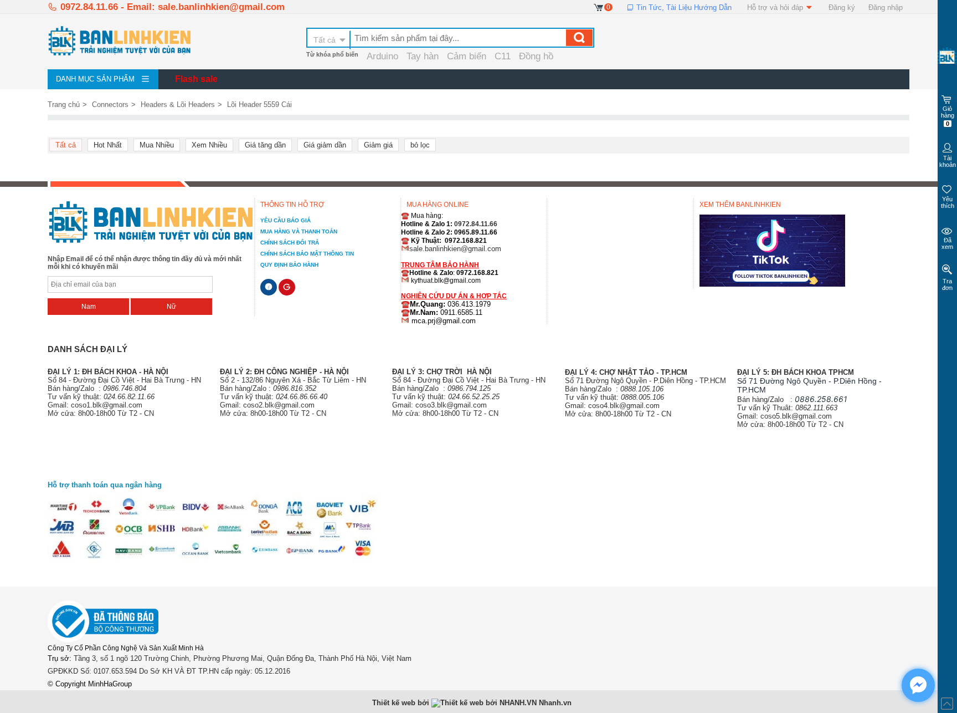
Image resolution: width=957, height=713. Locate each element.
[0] (599, 7)
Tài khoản (947, 161)
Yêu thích (947, 202)
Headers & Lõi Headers (178, 104)
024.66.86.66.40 (301, 397)
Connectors (110, 104)
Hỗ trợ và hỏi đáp (776, 7)
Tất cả (324, 39)
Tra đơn (947, 284)
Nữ (171, 306)
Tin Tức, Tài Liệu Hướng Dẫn (683, 7)
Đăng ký (842, 7)
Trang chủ (64, 104)
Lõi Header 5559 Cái (259, 104)
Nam (88, 306)
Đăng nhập (885, 7)
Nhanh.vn (555, 703)
